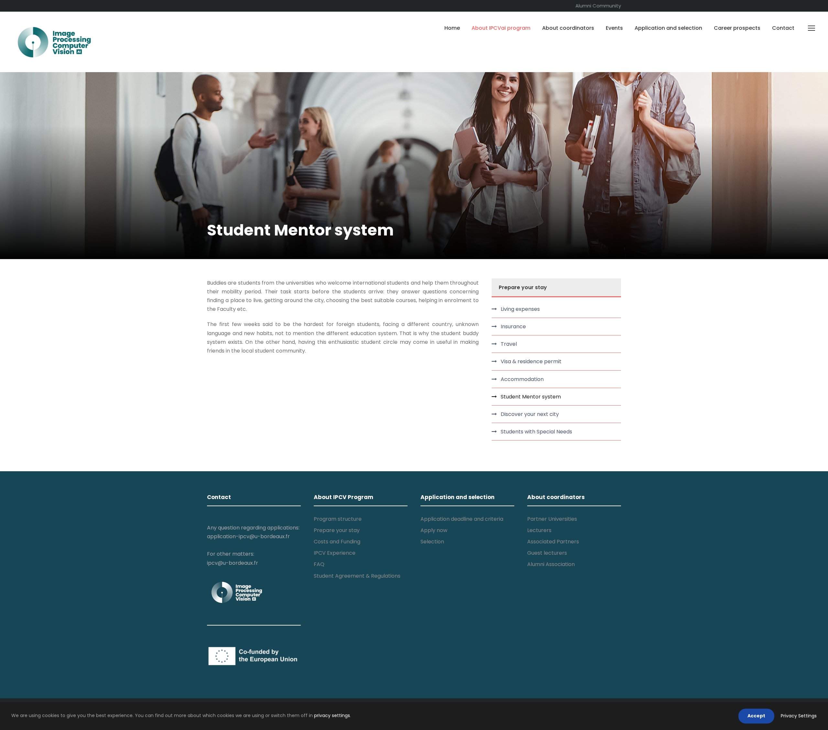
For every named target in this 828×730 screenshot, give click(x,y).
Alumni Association (551, 564)
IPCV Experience (334, 553)
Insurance (513, 326)
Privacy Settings (799, 716)
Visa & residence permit (531, 361)
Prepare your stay (337, 530)
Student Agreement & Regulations (357, 576)
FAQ (319, 564)
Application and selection (668, 28)
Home (452, 28)
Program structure (338, 519)
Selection (432, 541)
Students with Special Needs (536, 431)
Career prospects (737, 28)
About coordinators (568, 28)
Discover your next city (530, 414)
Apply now (433, 530)
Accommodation (522, 379)
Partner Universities (552, 519)
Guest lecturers (547, 553)
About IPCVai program (501, 28)
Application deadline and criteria (461, 519)
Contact (783, 28)
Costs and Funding (337, 541)
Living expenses (520, 309)
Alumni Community (598, 5)
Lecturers (539, 530)
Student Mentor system (531, 396)
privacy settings (332, 715)
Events (614, 28)
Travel (509, 344)
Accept (756, 716)
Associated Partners (553, 541)
